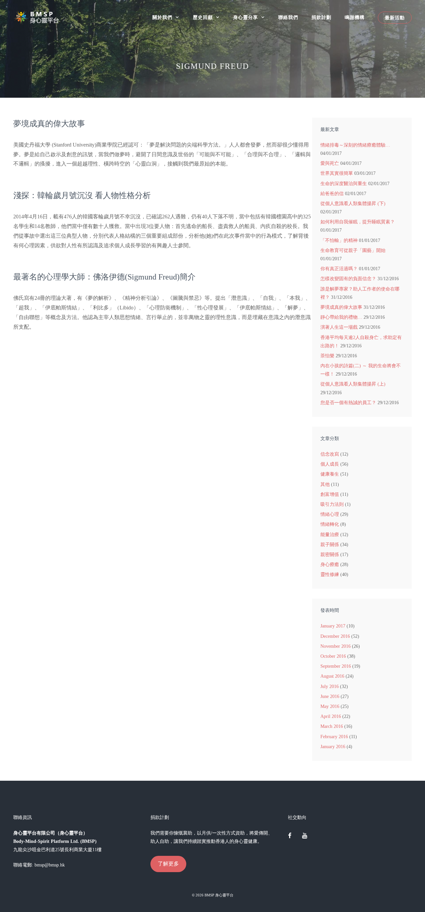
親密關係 (329, 554)
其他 (325, 484)
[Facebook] (290, 836)
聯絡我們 (288, 17)
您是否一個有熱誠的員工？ (348, 402)
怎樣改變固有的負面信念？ (348, 278)
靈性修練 (329, 574)
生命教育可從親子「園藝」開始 (352, 250)
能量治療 (329, 534)
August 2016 (332, 676)
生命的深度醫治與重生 (343, 183)
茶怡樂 (327, 355)
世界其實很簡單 (336, 173)
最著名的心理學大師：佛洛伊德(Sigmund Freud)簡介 (104, 277)
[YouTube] (304, 836)
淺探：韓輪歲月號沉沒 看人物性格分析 (82, 195)
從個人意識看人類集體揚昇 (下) (352, 203)
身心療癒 (329, 564)
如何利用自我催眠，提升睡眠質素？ (357, 221)
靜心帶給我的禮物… (341, 317)
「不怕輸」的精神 (339, 240)
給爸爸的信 (332, 193)
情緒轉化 (329, 524)
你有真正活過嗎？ (339, 268)
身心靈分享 (245, 17)
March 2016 (331, 726)
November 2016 (335, 646)
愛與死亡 (329, 163)
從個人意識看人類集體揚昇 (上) (352, 384)
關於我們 (162, 17)
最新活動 (395, 17)
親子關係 (329, 544)
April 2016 (330, 716)
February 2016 (334, 736)
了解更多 (168, 863)
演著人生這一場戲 (339, 327)
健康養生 (329, 474)
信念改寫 (329, 454)
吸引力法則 (332, 504)
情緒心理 (329, 514)
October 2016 (333, 656)
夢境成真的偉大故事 (49, 123)
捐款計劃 (321, 17)
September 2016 (335, 666)
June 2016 (329, 696)
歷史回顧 (203, 17)
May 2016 (329, 706)
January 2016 (332, 746)
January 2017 (332, 626)
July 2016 (329, 686)
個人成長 (329, 464)
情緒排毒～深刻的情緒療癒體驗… (355, 145)
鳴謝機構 (355, 17)
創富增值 (329, 494)
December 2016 (335, 636)
